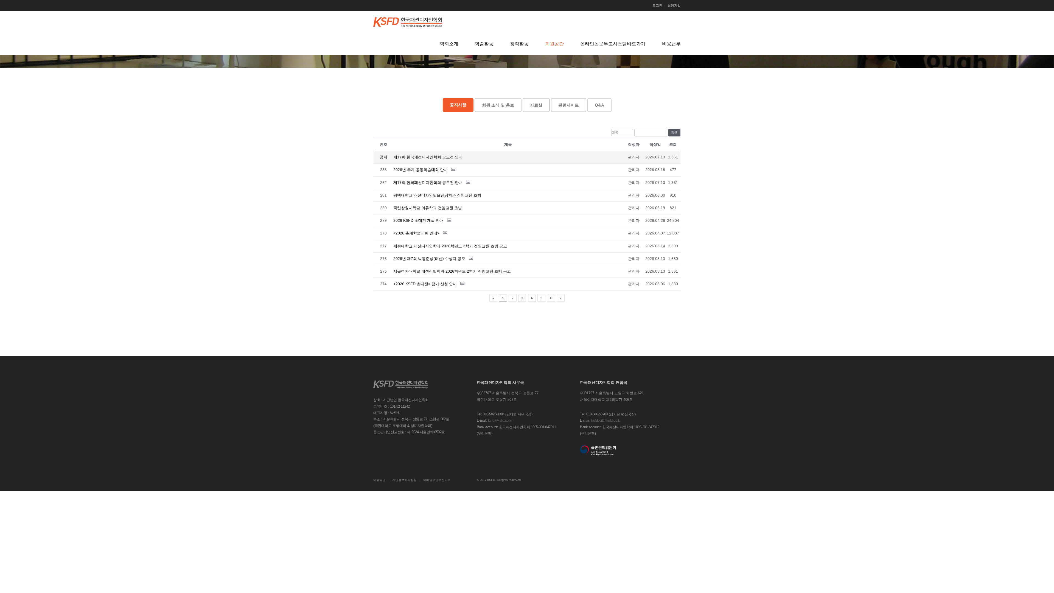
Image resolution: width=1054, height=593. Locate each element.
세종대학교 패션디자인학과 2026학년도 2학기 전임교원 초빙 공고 (450, 246)
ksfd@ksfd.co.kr (500, 420)
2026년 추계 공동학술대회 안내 (420, 169)
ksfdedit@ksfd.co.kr (606, 420)
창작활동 (519, 43)
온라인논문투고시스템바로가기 (613, 43)
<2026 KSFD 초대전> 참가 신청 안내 (425, 284)
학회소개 (449, 43)
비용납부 (671, 43)
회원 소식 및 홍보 (498, 105)
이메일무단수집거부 (436, 480)
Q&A (599, 105)
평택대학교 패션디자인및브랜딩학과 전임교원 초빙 (437, 195)
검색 (674, 133)
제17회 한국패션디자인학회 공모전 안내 (427, 157)
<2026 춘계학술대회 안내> (416, 233)
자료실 (536, 105)
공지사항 (458, 104)
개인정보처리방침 (404, 480)
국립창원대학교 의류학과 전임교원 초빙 (427, 208)
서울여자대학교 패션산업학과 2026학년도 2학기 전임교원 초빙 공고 (452, 271)
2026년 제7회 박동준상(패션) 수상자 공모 (429, 258)
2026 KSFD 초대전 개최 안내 (418, 220)
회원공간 (554, 43)
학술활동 (484, 43)
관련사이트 (568, 105)
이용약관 (379, 480)
